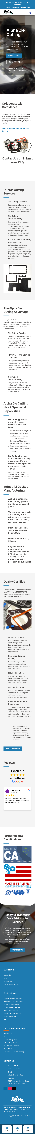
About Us (7, 975)
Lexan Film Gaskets (11, 1010)
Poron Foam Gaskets (11, 1004)
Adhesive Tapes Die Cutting (14, 1052)
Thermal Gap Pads (10, 1040)
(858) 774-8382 (15, 62)
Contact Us (17, 950)
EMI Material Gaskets (11, 1043)
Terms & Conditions (11, 984)
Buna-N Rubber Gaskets (13, 1013)
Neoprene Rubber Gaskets (13, 1002)
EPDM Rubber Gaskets (12, 1007)
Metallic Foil (8, 1034)
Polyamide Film (9, 1037)
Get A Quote (14, 56)
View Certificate (12, 749)
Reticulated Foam (10, 1016)
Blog (5, 978)
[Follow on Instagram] (10, 1088)
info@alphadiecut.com (16, 1075)
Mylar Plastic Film (10, 1049)
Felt (5, 1019)
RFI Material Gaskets (11, 1046)
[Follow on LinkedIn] (5, 1088)
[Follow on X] (14, 1088)
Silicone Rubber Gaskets (13, 998)
